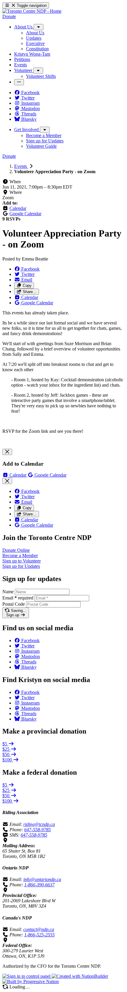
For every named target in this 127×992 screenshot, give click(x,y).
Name (8, 591)
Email (17, 597)
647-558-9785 (37, 829)
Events (21, 166)
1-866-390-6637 (39, 884)
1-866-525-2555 (39, 934)
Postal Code (13, 604)
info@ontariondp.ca (42, 879)
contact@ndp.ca (38, 929)
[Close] (7, 452)
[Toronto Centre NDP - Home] (31, 11)
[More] (38, 27)
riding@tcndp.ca (39, 824)
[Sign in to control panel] (27, 976)
